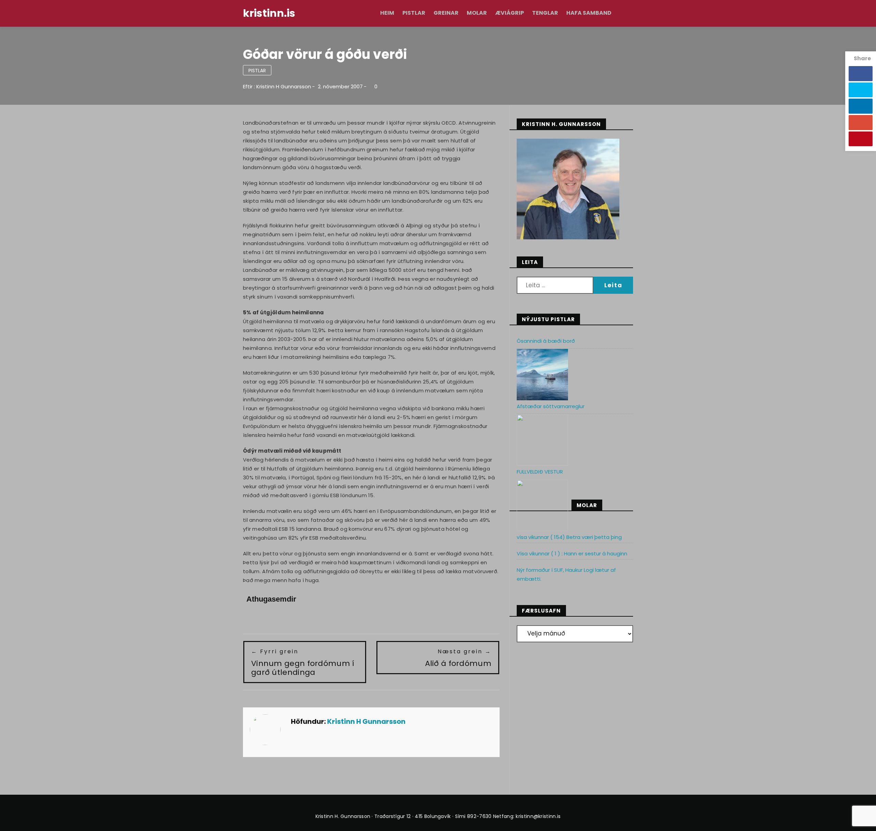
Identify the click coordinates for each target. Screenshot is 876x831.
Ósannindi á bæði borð (546, 340)
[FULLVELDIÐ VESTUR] (542, 505)
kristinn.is (269, 13)
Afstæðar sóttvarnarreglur (550, 406)
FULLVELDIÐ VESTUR (540, 471)
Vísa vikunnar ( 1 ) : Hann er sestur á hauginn (572, 553)
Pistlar (413, 13)
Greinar (446, 13)
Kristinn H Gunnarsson (283, 86)
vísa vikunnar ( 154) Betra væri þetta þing (569, 537)
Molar (477, 13)
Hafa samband (588, 13)
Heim (387, 13)
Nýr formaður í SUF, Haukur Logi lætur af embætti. (566, 574)
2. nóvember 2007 (340, 86)
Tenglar (545, 13)
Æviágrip (509, 13)
